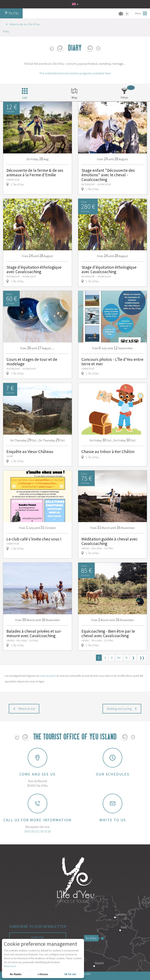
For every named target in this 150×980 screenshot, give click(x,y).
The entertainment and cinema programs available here (75, 73)
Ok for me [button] (70, 974)
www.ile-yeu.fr (48, 675)
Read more (10, 966)
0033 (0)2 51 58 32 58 (37, 831)
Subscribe (37, 937)
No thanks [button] (15, 974)
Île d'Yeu (91, 938)
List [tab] (24, 97)
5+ (119, 658)
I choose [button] (43, 974)
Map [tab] (74, 97)
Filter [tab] (124, 97)
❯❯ (142, 658)
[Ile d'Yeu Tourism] (75, 882)
